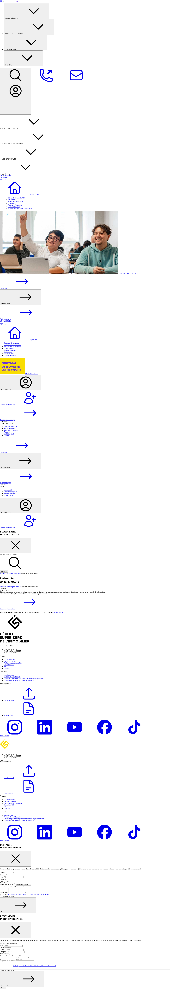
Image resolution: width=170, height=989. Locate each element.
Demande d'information (7, 609)
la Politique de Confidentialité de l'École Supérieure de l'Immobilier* (29, 894)
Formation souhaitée (7, 887)
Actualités (7, 432)
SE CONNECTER (6, 389)
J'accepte (26, 894)
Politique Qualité (9, 434)
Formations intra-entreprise (12, 346)
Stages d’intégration (10, 350)
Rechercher (4, 571)
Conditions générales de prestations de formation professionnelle (24, 678)
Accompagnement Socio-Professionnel (20, 208)
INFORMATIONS (6, 304)
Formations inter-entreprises (12, 345)
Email (3, 880)
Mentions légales (9, 675)
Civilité (3, 872)
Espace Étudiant (35, 194)
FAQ (5, 666)
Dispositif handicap (14, 207)
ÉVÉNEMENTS (5, 319)
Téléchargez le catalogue (7, 420)
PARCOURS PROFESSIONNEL (14, 34)
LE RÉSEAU (8, 65)
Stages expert (8, 352)
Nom (2, 877)
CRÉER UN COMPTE (7, 404)
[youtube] (75, 734)
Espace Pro (33, 340)
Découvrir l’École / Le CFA (16, 198)
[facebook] (105, 734)
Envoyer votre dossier (7, 986)
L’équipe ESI (8, 490)
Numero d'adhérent (6, 956)
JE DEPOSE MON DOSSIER (128, 273)
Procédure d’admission (15, 205)
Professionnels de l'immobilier (13, 663)
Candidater (3, 288)
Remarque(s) (4, 892)
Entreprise (3, 952)
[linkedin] (45, 734)
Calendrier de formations (11, 343)
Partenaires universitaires (15, 201)
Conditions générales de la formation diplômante (19, 680)
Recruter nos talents (10, 493)
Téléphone (4, 882)
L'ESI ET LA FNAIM (11, 49)
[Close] (15, 545)
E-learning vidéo (9, 353)
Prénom (3, 875)
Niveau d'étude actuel (7, 884)
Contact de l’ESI (9, 665)
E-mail (2, 949)
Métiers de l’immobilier (11, 430)
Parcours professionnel (13, 573)
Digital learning (9, 348)
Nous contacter (4, 736)
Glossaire (7, 668)
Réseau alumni (8, 495)
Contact (6, 435)
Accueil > (3, 573)
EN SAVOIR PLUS (31, 374)
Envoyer (3, 912)
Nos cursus (11, 200)
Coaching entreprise (10, 355)
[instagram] (15, 734)
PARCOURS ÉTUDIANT (12, 18)
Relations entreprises (10, 491)
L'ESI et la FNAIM (10, 661)
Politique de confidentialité (12, 677)
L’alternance (12, 203)
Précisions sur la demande (8, 960)
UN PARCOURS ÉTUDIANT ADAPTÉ (5, 177)
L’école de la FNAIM (10, 427)
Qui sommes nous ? (10, 659)
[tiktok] (134, 734)
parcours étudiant (57, 612)
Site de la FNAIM (9, 428)
